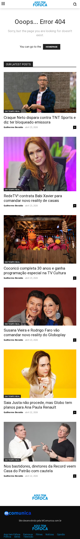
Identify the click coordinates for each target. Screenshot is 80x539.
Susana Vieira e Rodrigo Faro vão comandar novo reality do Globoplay (34, 332)
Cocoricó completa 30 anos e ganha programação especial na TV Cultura (35, 270)
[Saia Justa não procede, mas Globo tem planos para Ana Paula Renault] (40, 373)
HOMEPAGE (51, 47)
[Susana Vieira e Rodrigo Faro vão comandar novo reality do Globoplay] (40, 307)
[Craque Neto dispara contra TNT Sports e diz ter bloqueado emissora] (40, 92)
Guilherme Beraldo (13, 127)
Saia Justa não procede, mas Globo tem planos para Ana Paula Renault (38, 405)
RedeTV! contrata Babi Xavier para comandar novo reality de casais (33, 198)
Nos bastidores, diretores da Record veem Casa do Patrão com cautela (40, 468)
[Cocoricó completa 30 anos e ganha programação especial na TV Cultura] (40, 239)
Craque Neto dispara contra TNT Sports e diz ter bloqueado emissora (40, 119)
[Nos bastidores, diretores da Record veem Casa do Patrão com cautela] (40, 442)
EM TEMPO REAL (12, 111)
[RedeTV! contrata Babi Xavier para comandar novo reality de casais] (40, 164)
